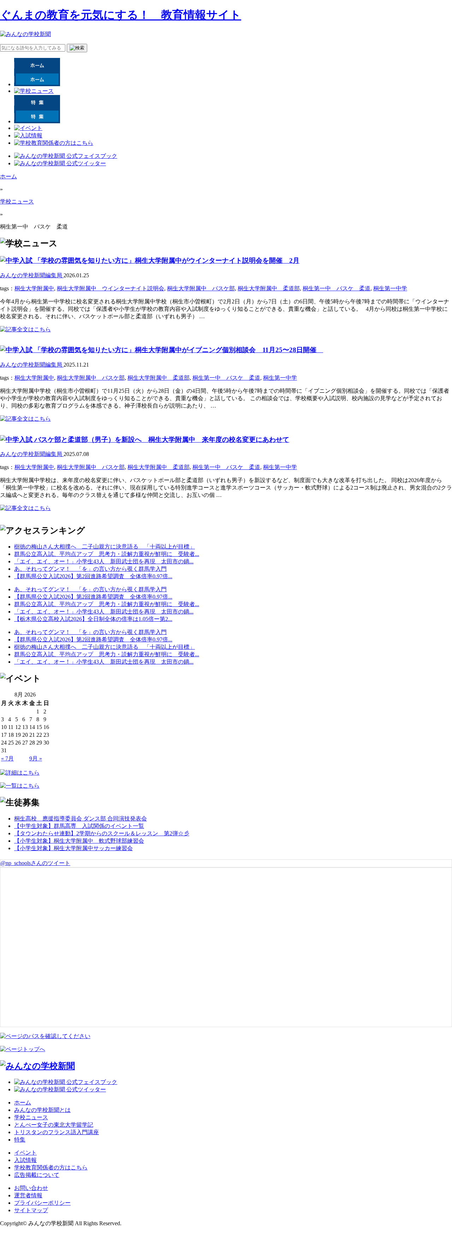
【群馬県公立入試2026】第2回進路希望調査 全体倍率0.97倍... (93, 576)
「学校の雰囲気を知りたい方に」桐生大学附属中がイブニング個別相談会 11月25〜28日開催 (177, 350)
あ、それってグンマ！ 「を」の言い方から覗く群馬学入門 (90, 569)
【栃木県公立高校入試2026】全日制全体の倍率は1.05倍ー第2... (93, 619)
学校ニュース (17, 201)
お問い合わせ (31, 1188)
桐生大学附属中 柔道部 (269, 288)
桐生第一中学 (390, 288)
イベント (25, 1153)
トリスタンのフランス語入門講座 (56, 1132)
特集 (19, 1140)
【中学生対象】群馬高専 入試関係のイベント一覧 (79, 826)
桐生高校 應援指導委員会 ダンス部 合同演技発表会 (80, 819)
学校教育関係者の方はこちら (51, 1167)
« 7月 (7, 758)
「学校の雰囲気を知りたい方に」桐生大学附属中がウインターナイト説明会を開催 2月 (165, 260)
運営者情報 (28, 1195)
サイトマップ (31, 1210)
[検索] (77, 48)
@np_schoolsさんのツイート (35, 863)
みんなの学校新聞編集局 (32, 275)
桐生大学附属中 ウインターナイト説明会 (110, 288)
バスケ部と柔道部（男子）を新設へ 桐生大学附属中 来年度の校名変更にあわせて (160, 439)
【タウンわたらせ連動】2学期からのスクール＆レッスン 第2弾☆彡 (101, 833)
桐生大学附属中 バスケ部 (201, 288)
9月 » (35, 758)
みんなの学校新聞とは (42, 1110)
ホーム (8, 176)
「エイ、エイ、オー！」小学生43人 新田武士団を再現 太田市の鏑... (104, 561)
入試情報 (25, 1160)
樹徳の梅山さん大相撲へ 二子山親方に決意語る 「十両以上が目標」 (104, 547)
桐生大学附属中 (34, 288)
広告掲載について (36, 1175)
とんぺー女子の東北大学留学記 (53, 1125)
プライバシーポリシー (42, 1203)
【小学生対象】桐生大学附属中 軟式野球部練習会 (79, 841)
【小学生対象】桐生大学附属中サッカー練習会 (73, 848)
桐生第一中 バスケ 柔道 (336, 288)
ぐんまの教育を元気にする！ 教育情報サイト (120, 14)
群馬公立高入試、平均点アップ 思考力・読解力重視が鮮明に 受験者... (106, 554)
